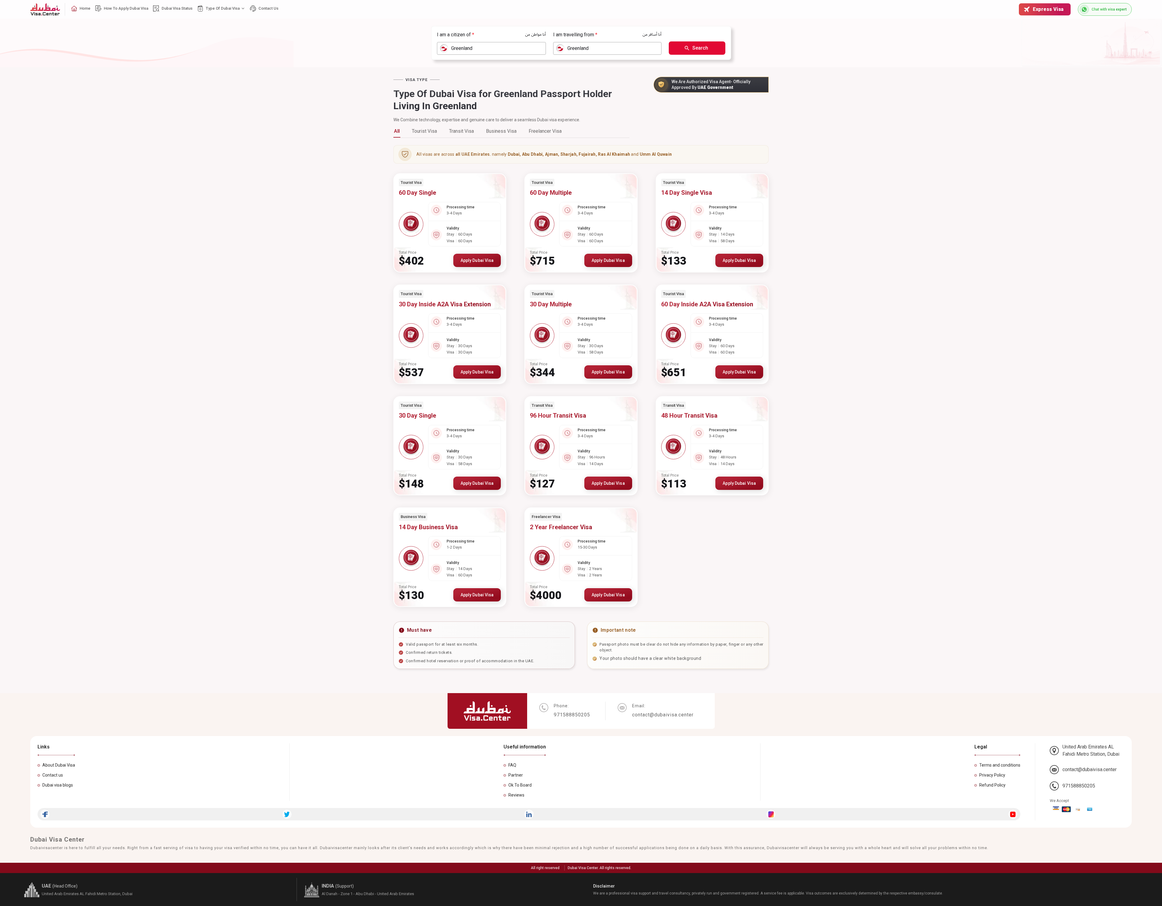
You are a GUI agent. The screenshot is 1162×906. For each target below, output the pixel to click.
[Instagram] (771, 814)
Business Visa (501, 131)
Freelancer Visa (545, 131)
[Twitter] (287, 814)
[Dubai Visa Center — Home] (45, 9)
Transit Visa (461, 131)
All (397, 131)
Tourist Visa (424, 131)
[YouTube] (1013, 814)
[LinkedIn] (529, 814)
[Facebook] (45, 814)
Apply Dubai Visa (477, 260)
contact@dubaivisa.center (1089, 769)
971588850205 (1078, 786)
